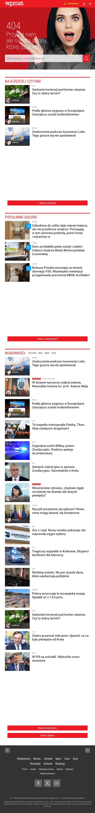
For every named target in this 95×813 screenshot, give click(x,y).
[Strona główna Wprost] (14, 3)
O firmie (24, 769)
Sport (58, 758)
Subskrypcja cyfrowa (46, 769)
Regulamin (69, 769)
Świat (47, 353)
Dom (75, 758)
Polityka (32, 353)
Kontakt (33, 769)
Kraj (40, 353)
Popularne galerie (21, 217)
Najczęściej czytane (23, 81)
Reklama (60, 769)
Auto (67, 758)
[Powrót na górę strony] (87, 750)
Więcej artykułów (47, 202)
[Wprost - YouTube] (56, 783)
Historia (48, 763)
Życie (53, 353)
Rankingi (60, 763)
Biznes (37, 758)
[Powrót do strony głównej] (7, 750)
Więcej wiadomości (47, 727)
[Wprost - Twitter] (47, 783)
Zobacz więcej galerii (47, 338)
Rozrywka (35, 763)
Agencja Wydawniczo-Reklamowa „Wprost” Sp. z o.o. (42, 798)
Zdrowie (48, 758)
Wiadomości (15, 353)
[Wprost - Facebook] (38, 783)
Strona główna (47, 735)
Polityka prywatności (47, 773)
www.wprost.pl (83, 804)
